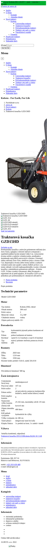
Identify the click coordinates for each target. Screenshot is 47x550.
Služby (8, 10)
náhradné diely (11, 487)
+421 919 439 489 (13, 465)
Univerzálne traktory (23, 24)
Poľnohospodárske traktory (25, 28)
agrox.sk (9, 105)
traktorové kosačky (13, 499)
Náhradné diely (11, 41)
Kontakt (14, 15)
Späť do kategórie (8, 231)
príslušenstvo (11, 485)
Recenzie (9, 282)
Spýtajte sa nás (6, 247)
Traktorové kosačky (22, 26)
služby (8, 478)
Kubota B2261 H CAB (33, 436)
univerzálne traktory (13, 496)
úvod (8, 476)
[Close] (2, 2)
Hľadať (4, 45)
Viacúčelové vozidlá (23, 32)
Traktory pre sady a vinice (25, 30)
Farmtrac (14, 34)
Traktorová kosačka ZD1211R (12, 436)
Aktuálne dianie (17, 17)
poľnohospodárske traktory (16, 501)
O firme (9, 13)
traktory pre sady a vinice (15, 503)
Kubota (13, 21)
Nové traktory (11, 19)
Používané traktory (13, 37)
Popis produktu (11, 280)
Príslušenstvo (11, 39)
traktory (9, 483)
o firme (8, 480)
